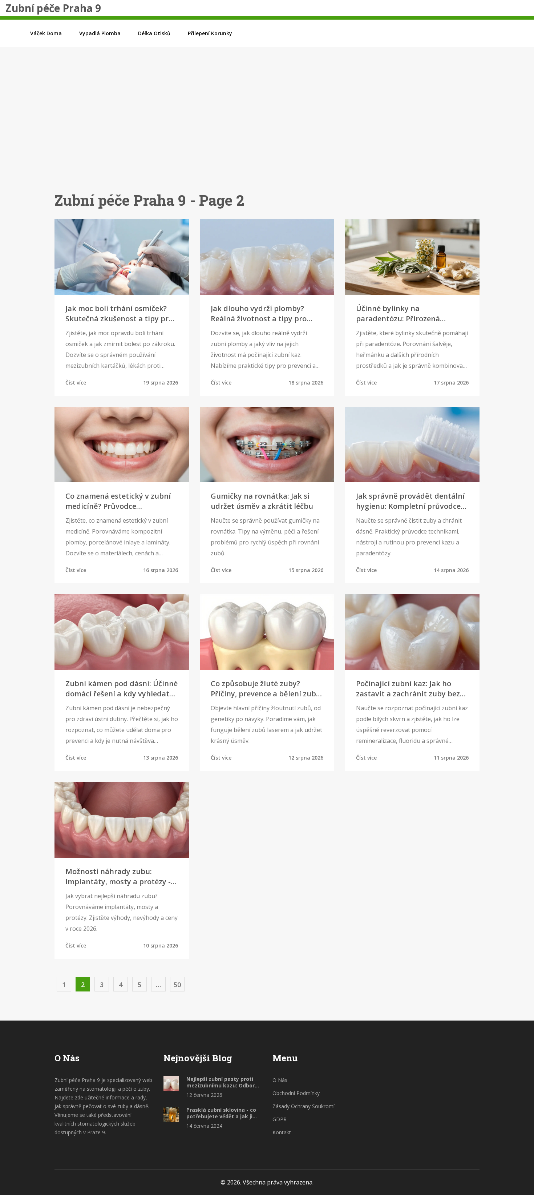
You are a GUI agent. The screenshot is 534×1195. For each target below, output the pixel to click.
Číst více (75, 382)
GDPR (279, 1119)
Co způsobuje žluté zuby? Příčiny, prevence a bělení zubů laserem (266, 689)
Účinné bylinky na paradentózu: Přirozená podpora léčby (398, 313)
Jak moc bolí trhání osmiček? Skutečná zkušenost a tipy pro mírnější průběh (119, 313)
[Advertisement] (267, 130)
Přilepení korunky (210, 33)
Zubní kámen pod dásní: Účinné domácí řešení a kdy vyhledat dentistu (121, 689)
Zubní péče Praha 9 (53, 8)
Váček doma (46, 33)
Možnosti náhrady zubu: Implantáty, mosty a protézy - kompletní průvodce (118, 876)
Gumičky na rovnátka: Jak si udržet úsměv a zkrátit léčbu (262, 501)
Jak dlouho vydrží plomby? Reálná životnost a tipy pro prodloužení (259, 313)
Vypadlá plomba (100, 33)
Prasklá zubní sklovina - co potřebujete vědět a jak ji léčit (221, 1113)
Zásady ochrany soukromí (303, 1106)
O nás (279, 1080)
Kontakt (281, 1132)
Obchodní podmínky (296, 1093)
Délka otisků (154, 33)
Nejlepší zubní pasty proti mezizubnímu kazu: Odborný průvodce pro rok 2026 (223, 1082)
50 (177, 984)
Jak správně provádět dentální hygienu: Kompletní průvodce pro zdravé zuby (410, 501)
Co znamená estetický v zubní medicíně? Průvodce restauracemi (118, 501)
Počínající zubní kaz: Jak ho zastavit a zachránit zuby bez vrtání (408, 689)
